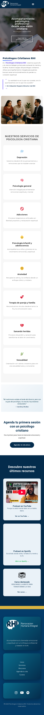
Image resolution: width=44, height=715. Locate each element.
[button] (33, 4)
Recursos (22, 668)
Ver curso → (22, 592)
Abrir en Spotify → (22, 561)
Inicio (22, 662)
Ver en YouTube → (22, 516)
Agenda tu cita (22, 671)
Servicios (22, 665)
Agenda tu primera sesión (22, 39)
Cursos (22, 675)
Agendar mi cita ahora (22, 445)
